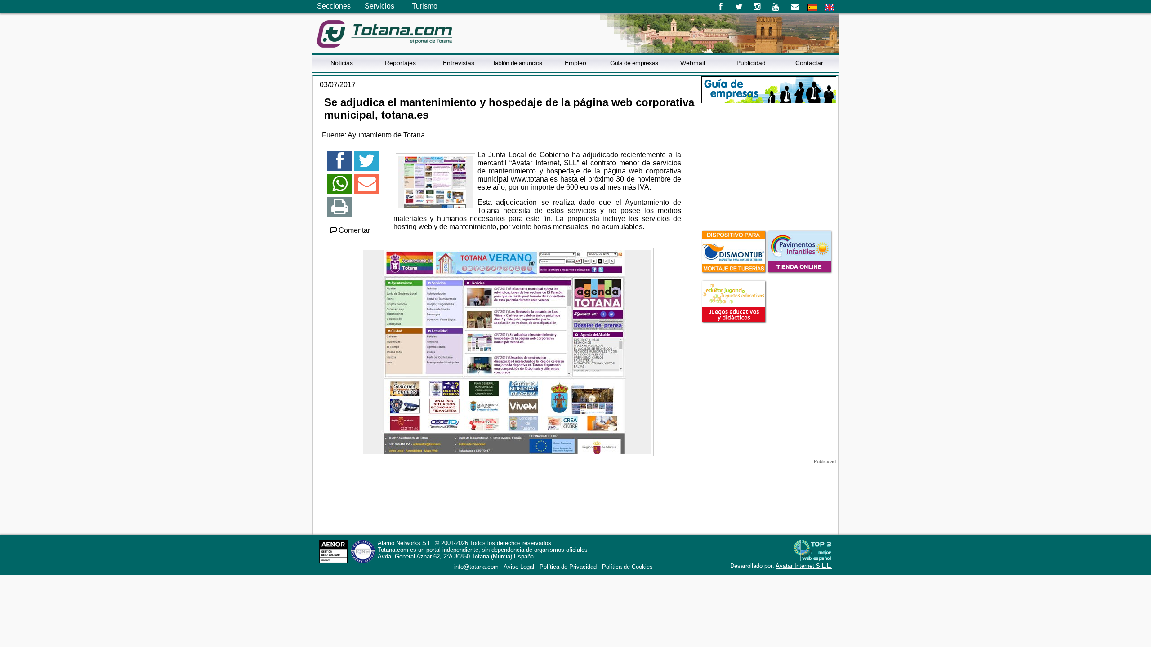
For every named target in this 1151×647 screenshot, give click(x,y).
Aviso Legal (519, 566)
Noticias (341, 62)
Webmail (692, 62)
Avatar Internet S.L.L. (804, 566)
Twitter (739, 6)
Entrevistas (458, 62)
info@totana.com (476, 566)
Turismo (424, 6)
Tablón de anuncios (517, 62)
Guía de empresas (634, 62)
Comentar (354, 230)
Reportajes (400, 62)
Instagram (757, 6)
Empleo (575, 62)
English (829, 7)
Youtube (776, 6)
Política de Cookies (627, 566)
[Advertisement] (768, 166)
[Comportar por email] (366, 187)
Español (812, 7)
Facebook (720, 6)
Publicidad (751, 62)
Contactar (809, 62)
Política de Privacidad (568, 566)
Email (794, 6)
